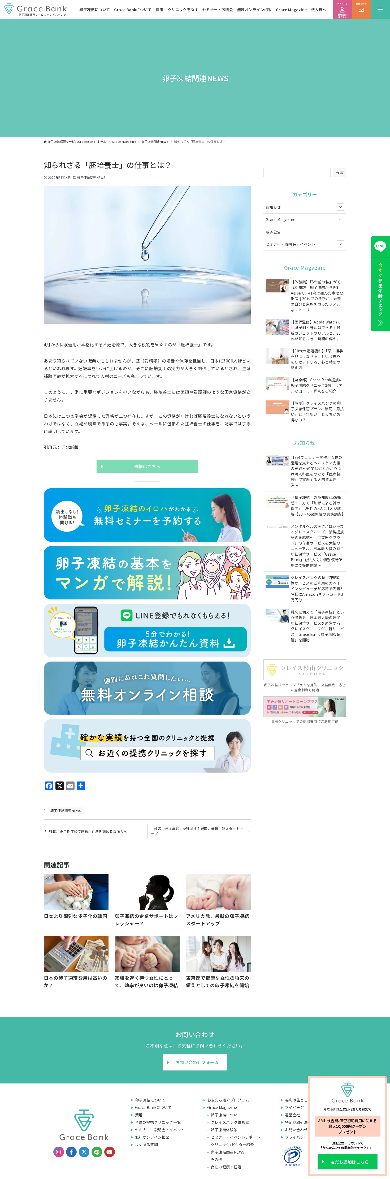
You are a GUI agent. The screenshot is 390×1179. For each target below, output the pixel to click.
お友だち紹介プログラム (228, 1100)
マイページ (294, 1107)
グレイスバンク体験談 (230, 1122)
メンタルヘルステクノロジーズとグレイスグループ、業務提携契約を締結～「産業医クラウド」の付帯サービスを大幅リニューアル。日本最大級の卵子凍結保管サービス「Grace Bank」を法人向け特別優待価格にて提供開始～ (317, 546)
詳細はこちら (147, 466)
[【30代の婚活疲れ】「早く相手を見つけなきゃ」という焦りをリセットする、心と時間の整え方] (277, 356)
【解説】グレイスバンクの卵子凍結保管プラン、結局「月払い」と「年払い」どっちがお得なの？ (317, 411)
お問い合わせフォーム (197, 1062)
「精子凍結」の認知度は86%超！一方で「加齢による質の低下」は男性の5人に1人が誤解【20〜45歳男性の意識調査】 (317, 506)
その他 (216, 1159)
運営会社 (292, 1114)
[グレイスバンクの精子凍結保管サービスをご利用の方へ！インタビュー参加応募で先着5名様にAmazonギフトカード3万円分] (277, 582)
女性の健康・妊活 (226, 1166)
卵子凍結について (94, 9)
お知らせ (273, 207)
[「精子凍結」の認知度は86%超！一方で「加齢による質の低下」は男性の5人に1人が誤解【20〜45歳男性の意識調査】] (277, 502)
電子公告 (273, 232)
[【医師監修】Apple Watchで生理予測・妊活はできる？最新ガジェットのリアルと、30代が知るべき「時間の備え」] (277, 327)
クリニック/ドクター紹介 (232, 1144)
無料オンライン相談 (254, 9)
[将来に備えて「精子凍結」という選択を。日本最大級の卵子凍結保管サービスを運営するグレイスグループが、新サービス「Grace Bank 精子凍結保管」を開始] (277, 616)
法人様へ (318, 9)
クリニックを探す (183, 9)
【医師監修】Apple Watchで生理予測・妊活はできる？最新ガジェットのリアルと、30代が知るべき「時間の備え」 (316, 330)
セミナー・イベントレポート (235, 1137)
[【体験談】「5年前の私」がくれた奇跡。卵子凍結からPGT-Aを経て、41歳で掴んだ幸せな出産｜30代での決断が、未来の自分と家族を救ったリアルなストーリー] (277, 286)
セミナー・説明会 (217, 9)
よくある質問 (146, 1144)
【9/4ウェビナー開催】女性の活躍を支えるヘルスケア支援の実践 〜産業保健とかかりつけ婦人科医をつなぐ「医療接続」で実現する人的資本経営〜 (317, 471)
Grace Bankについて (132, 9)
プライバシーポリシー (304, 1137)
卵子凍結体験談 (224, 1129)
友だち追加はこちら (350, 1162)
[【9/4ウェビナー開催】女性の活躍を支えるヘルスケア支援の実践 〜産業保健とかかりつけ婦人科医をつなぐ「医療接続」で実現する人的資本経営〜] (277, 461)
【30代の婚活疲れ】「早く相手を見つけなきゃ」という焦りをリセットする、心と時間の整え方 (317, 359)
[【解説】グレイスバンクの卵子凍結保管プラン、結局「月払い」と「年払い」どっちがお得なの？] (277, 407)
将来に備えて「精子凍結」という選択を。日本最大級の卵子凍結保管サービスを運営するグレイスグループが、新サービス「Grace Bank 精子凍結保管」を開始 (317, 625)
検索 (340, 172)
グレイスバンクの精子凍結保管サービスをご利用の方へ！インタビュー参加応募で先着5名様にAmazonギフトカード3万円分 (317, 588)
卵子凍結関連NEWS (91, 177)
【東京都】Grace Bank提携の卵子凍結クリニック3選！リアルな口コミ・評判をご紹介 (317, 385)
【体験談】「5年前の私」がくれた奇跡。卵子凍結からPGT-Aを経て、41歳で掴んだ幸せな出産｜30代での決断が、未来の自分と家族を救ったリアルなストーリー (317, 295)
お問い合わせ (296, 1129)
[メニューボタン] (380, 9)
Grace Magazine (291, 9)
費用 (159, 9)
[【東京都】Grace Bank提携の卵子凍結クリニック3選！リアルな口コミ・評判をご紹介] (277, 384)
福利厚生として (298, 1100)
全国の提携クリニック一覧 (158, 1122)
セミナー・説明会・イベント (290, 244)
